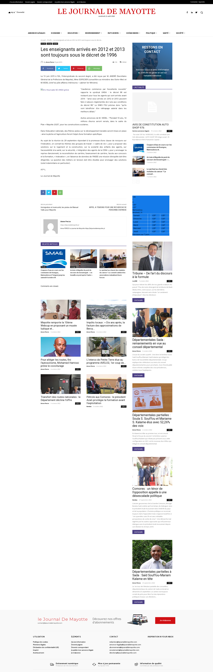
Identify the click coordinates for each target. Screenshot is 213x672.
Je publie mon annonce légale (82, 650)
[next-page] (137, 181)
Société (55, 44)
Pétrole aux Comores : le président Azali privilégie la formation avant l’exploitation (106, 400)
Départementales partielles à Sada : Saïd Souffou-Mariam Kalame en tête (151, 575)
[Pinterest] (54, 192)
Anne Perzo (50, 62)
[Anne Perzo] (42, 62)
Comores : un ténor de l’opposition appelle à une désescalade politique (149, 492)
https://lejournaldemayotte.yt (69, 225)
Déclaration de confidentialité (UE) (46, 647)
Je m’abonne (75, 653)
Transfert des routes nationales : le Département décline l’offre (60, 399)
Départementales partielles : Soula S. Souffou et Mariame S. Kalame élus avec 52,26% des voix (151, 420)
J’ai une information (78, 642)
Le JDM (134, 281)
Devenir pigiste (76, 645)
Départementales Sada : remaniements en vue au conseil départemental (149, 343)
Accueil (43, 40)
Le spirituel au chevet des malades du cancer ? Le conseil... (157, 171)
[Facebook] (187, 12)
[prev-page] (133, 181)
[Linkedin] (192, 12)
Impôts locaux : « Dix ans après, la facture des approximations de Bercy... (106, 325)
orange (49, 44)
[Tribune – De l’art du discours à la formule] (152, 256)
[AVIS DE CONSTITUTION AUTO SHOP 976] (152, 106)
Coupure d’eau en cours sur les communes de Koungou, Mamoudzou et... (159, 147)
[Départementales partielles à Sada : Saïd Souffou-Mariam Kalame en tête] (152, 554)
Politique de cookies (40, 642)
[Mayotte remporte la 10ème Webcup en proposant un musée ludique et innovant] (61, 309)
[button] (202, 12)
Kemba (89, 406)
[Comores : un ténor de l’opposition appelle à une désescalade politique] (152, 471)
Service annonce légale (140, 131)
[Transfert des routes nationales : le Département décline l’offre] (61, 384)
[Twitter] (196, 12)
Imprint (35, 650)
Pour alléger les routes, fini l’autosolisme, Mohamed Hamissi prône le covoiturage (60, 362)
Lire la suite (138, 300)
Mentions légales (39, 645)
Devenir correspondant (80, 647)
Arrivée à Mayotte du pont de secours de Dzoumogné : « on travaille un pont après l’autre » (81, 272)
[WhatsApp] (60, 192)
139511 (78, 332)
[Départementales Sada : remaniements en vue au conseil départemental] (152, 322)
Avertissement (38, 653)
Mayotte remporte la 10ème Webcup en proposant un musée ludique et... (59, 325)
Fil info (49, 40)
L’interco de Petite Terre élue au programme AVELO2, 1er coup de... (106, 361)
